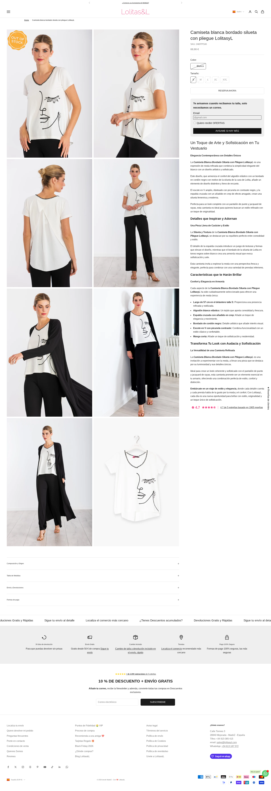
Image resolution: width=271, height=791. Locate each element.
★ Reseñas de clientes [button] (268, 398)
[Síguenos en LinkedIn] (59, 767)
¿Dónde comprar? (84, 751)
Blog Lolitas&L (82, 756)
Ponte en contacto (16, 741)
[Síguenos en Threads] (30, 767)
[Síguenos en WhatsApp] (66, 767)
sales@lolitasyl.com (227, 742)
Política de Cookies (156, 741)
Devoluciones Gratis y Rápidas (166, 620)
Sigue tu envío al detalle (212, 620)
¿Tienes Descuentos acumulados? (114, 620)
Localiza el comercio (171, 649)
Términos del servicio (157, 730)
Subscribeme (158, 702)
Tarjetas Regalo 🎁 (84, 741)
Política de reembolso (157, 751)
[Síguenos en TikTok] (52, 767)
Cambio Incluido (135, 644)
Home (26, 20)
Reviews (11, 756)
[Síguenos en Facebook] (8, 767)
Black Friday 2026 (84, 746)
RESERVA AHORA (227, 90)
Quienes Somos (15, 751)
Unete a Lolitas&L (155, 756)
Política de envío (154, 736)
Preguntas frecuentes (17, 736)
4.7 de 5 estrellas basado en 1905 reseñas (241, 407)
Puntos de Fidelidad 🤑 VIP (89, 725)
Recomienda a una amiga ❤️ (89, 736)
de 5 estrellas (140, 3)
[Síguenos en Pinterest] (37, 767)
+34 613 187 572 (230, 746)
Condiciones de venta (18, 746)
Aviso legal (152, 725)
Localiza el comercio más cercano (60, 620)
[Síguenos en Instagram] (22, 767)
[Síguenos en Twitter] (15, 767)
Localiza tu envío (15, 725)
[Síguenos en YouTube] (44, 767)
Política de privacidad (157, 746)
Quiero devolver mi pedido (20, 730)
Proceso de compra (85, 730)
